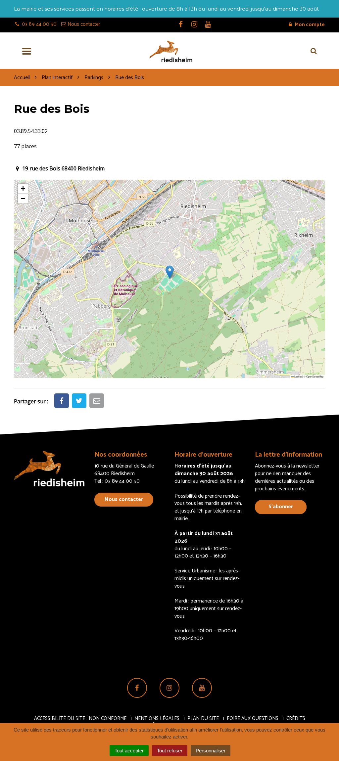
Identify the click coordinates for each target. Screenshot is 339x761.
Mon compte (309, 24)
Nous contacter (124, 499)
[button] (170, 272)
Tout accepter (129, 750)
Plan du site (203, 718)
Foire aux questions (252, 718)
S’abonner (280, 506)
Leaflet (298, 376)
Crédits (295, 718)
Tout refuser (169, 750)
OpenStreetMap (314, 376)
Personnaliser (210, 750)
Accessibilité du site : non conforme (80, 718)
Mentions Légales (156, 718)
